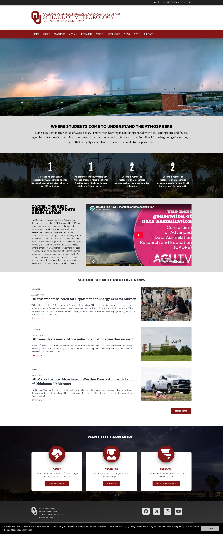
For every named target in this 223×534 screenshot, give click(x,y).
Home (36, 34)
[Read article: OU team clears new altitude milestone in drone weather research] (166, 344)
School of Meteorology (47, 509)
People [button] (99, 34)
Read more (36, 318)
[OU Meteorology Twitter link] (157, 511)
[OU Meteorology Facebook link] (146, 511)
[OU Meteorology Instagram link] (167, 511)
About (46, 34)
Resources (114, 34)
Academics (59, 34)
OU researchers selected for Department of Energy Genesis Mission (83, 299)
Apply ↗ (73, 34)
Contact (148, 34)
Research (86, 34)
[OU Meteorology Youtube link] (178, 511)
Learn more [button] (27, 530)
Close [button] (210, 528)
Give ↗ (137, 34)
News (127, 34)
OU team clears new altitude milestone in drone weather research (82, 339)
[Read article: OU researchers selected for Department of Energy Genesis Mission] (166, 304)
